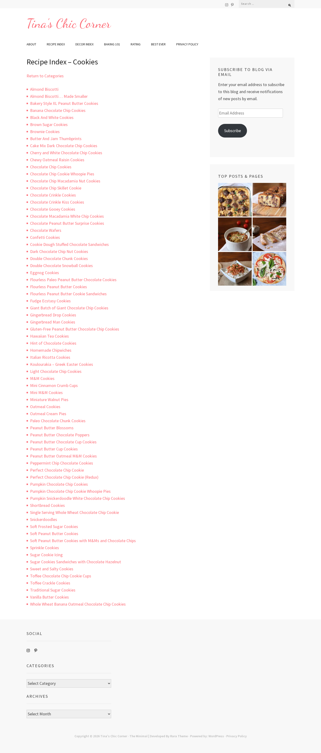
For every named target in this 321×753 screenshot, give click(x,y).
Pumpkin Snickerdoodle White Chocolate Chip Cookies (77, 498)
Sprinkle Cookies (44, 547)
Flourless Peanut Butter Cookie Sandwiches (68, 293)
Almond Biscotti (44, 89)
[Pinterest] (232, 5)
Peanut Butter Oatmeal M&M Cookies (63, 456)
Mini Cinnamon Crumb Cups (54, 385)
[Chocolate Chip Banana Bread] (269, 200)
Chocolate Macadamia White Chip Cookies (67, 216)
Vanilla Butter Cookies (49, 597)
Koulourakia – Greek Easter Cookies (61, 364)
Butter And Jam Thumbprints (56, 138)
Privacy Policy (187, 44)
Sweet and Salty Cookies (51, 569)
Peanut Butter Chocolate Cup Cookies (63, 442)
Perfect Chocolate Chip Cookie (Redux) (64, 477)
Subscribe (232, 130)
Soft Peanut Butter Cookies (54, 533)
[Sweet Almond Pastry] (269, 234)
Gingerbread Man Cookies (52, 322)
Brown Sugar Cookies (49, 124)
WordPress (216, 736)
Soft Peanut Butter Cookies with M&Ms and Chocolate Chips (83, 540)
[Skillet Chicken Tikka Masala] (235, 269)
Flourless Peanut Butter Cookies (58, 286)
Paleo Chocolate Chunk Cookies (58, 420)
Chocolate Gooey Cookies (52, 209)
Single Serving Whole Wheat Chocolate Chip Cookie (74, 512)
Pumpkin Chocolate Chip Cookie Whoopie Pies (70, 491)
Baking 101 (112, 44)
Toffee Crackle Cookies (50, 583)
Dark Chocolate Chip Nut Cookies (59, 251)
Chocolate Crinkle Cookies (53, 195)
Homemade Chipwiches (50, 350)
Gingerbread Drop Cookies (53, 315)
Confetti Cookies (45, 237)
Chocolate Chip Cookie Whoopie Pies (62, 174)
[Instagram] (226, 5)
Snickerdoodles (43, 519)
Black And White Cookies (52, 117)
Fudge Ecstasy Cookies (50, 301)
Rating (136, 44)
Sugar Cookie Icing (46, 554)
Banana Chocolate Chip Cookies (58, 110)
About (31, 44)
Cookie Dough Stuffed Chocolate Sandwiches (69, 244)
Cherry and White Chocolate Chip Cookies (66, 152)
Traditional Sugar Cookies (52, 590)
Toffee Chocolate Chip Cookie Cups (60, 576)
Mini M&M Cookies (46, 392)
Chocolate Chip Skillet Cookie (55, 188)
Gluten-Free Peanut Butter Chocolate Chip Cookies (74, 329)
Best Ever (158, 44)
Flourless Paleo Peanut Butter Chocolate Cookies (73, 279)
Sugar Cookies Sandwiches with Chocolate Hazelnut (75, 561)
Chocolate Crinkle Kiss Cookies (57, 202)
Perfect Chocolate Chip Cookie (57, 470)
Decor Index (84, 44)
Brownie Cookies (45, 131)
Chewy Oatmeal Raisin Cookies (57, 159)
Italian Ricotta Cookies (50, 357)
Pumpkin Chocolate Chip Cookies (59, 484)
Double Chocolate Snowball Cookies (61, 265)
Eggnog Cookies (44, 272)
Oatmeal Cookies (45, 406)
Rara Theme (179, 736)
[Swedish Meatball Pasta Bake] (235, 200)
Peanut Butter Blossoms (52, 427)
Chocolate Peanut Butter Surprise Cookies (67, 223)
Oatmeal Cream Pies (48, 413)
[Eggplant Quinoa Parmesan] (235, 234)
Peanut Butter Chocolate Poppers (60, 435)
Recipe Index (56, 44)
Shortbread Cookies (47, 505)
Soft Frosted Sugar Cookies (54, 526)
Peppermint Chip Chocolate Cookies (61, 463)
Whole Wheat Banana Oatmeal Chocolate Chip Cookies (78, 604)
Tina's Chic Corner (69, 23)
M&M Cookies (42, 378)
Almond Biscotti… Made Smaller (59, 96)
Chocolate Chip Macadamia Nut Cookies (65, 181)
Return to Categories (45, 76)
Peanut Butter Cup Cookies (54, 449)
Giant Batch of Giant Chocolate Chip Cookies (69, 308)
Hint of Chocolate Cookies (53, 343)
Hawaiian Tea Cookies (49, 336)
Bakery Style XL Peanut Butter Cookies (64, 103)
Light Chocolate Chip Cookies (56, 371)
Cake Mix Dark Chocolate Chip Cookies (63, 145)
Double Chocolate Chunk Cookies (59, 258)
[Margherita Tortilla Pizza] (269, 269)
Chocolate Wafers (45, 230)
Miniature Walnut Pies (49, 399)
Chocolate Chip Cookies (50, 167)
